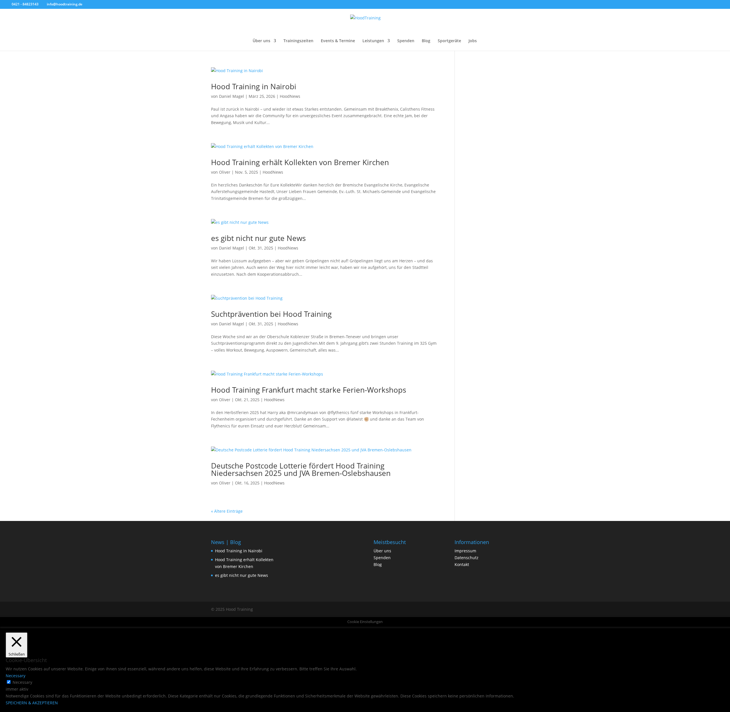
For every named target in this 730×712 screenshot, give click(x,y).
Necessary (22, 682)
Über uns (261, 41)
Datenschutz (466, 557)
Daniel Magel (231, 96)
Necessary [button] (15, 675)
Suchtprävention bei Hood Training (271, 314)
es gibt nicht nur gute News (258, 238)
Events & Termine (338, 41)
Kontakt (462, 564)
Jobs (473, 41)
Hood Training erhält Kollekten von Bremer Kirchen (300, 162)
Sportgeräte (449, 41)
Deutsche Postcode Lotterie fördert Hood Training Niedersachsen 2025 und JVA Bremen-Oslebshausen (301, 469)
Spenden (405, 41)
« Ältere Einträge (227, 511)
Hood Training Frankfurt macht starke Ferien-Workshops (308, 390)
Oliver (224, 172)
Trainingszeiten (298, 41)
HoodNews (290, 96)
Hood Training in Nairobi (253, 86)
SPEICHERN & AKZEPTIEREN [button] (32, 702)
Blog (426, 41)
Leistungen (373, 41)
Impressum (465, 550)
